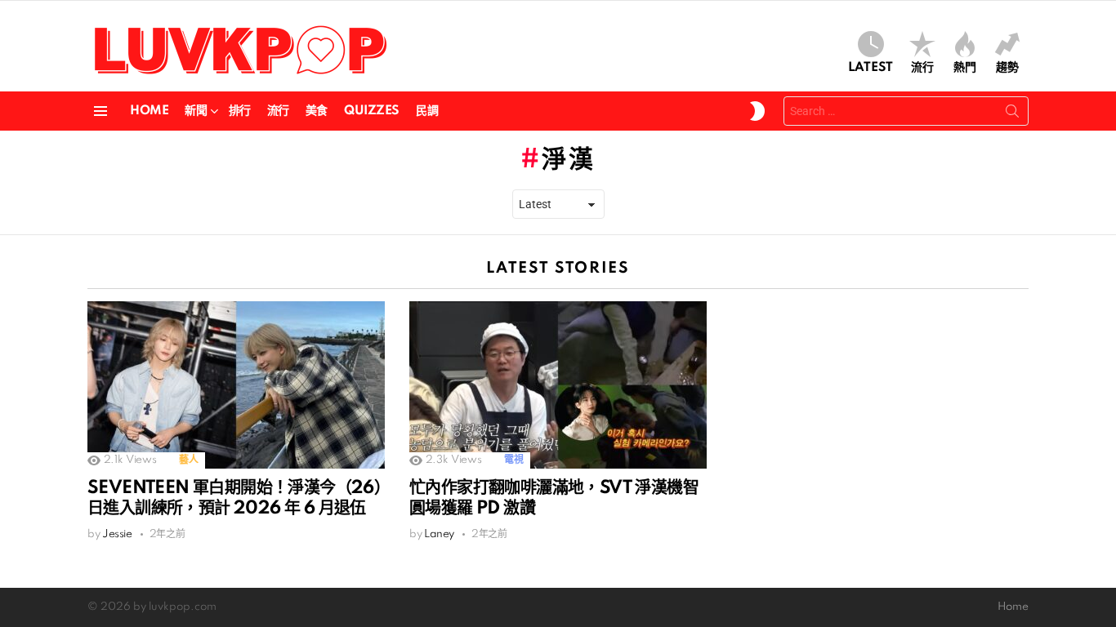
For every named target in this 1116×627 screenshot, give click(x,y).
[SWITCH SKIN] (757, 111)
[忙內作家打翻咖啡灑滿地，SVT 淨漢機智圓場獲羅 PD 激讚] (558, 385)
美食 (317, 111)
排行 (240, 111)
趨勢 (1007, 67)
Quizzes (372, 111)
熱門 (964, 67)
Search (1012, 114)
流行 (922, 67)
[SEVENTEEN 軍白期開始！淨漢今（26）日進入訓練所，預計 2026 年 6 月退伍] (236, 385)
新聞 (196, 111)
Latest (870, 67)
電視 (513, 460)
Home (149, 111)
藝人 (188, 460)
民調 (427, 111)
